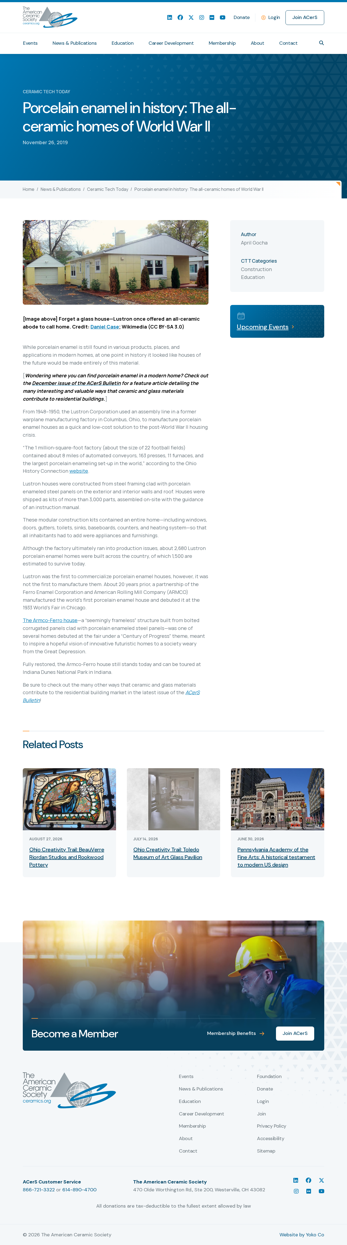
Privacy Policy (271, 1126)
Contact (288, 43)
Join (261, 1114)
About (257, 43)
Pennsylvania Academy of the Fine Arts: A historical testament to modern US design (276, 857)
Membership (222, 43)
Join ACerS (304, 17)
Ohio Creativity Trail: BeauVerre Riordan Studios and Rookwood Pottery (66, 857)
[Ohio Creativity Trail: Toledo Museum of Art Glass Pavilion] (173, 799)
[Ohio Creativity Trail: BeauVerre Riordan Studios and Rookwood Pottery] (69, 799)
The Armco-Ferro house (50, 620)
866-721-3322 (39, 1189)
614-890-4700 (79, 1189)
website (78, 471)
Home (28, 189)
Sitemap (266, 1151)
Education (123, 43)
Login (274, 17)
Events (30, 43)
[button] (321, 43)
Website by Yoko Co (301, 1234)
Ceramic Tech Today (107, 189)
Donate (242, 17)
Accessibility (270, 1138)
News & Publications (75, 43)
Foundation (269, 1076)
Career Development (171, 43)
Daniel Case (105, 326)
